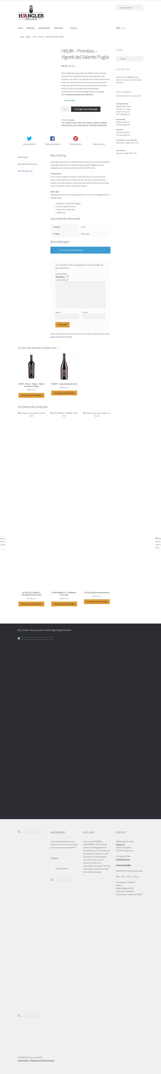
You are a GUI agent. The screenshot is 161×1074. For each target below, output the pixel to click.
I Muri (79, 123)
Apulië (67, 123)
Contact (73, 28)
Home (20, 28)
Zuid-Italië (93, 125)
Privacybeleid (23, 1060)
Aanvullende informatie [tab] (27, 164)
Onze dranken (44, 28)
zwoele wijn (102, 125)
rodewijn (103, 123)
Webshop (30, 28)
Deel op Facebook (52, 144)
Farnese (74, 123)
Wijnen (28, 37)
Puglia (89, 123)
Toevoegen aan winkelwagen (86, 109)
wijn (74, 125)
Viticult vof (120, 844)
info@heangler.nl (123, 859)
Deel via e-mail (99, 144)
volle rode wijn (66, 125)
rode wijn (96, 123)
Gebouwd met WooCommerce (42, 1060)
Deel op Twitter (29, 144)
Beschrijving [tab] (23, 157)
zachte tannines (83, 125)
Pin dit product (76, 144)
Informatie (58, 28)
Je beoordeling (62, 280)
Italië (84, 123)
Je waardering (61, 273)
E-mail (85, 312)
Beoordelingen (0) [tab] (25, 171)
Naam (58, 312)
